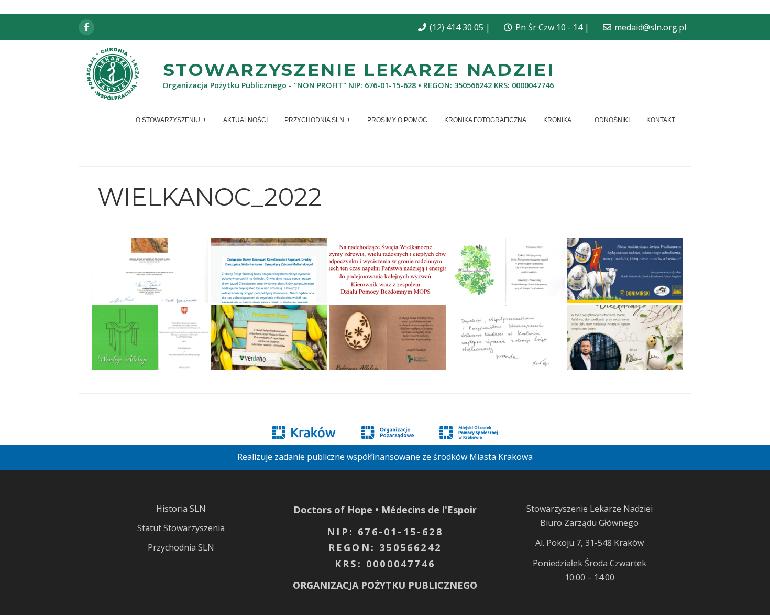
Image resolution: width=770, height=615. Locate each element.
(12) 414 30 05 (456, 27)
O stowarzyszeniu (168, 120)
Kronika (557, 120)
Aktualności (245, 120)
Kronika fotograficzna (485, 120)
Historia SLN (181, 508)
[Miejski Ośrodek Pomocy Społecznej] (468, 431)
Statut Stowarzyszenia (181, 528)
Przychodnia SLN (314, 120)
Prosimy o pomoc (397, 120)
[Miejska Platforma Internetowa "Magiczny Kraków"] (304, 431)
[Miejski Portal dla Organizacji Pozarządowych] (387, 431)
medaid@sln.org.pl (650, 27)
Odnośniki (612, 120)
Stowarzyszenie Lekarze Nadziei (359, 69)
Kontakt (660, 120)
